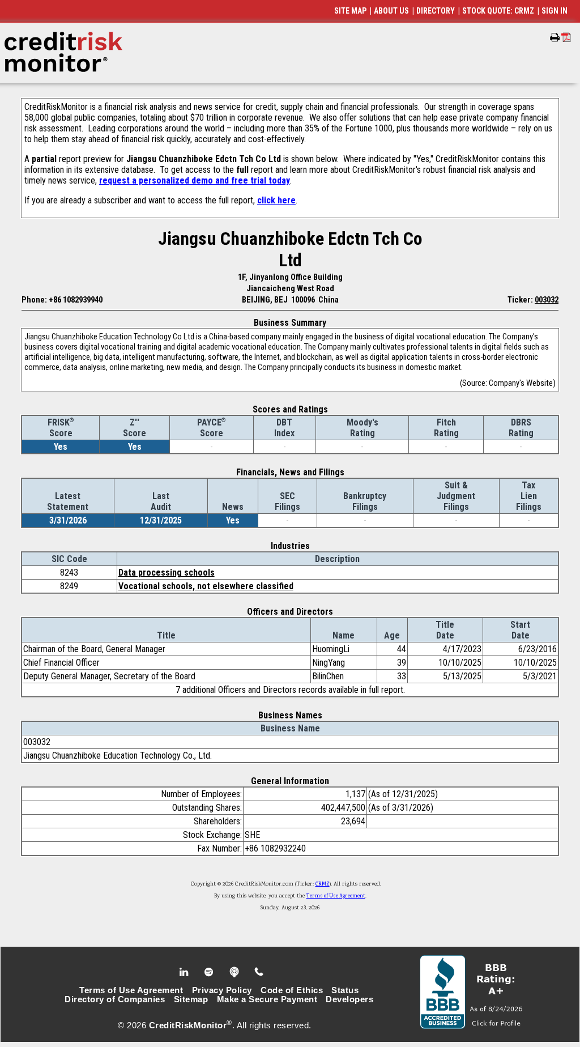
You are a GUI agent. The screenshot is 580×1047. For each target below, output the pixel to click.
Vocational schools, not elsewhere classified (205, 586)
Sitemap (191, 999)
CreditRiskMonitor (188, 1025)
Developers (349, 999)
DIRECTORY (435, 10)
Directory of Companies (115, 999)
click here (276, 200)
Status (345, 990)
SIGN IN (554, 10)
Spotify (209, 972)
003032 (546, 300)
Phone (260, 972)
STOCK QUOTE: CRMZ (498, 10)
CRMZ (322, 884)
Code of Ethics (292, 990)
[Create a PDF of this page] (566, 37)
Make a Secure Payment (267, 999)
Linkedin (185, 972)
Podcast (235, 972)
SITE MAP (350, 10)
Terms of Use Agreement (335, 896)
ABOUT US (391, 10)
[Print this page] (554, 37)
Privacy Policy (222, 990)
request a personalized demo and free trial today (194, 180)
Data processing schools (166, 572)
